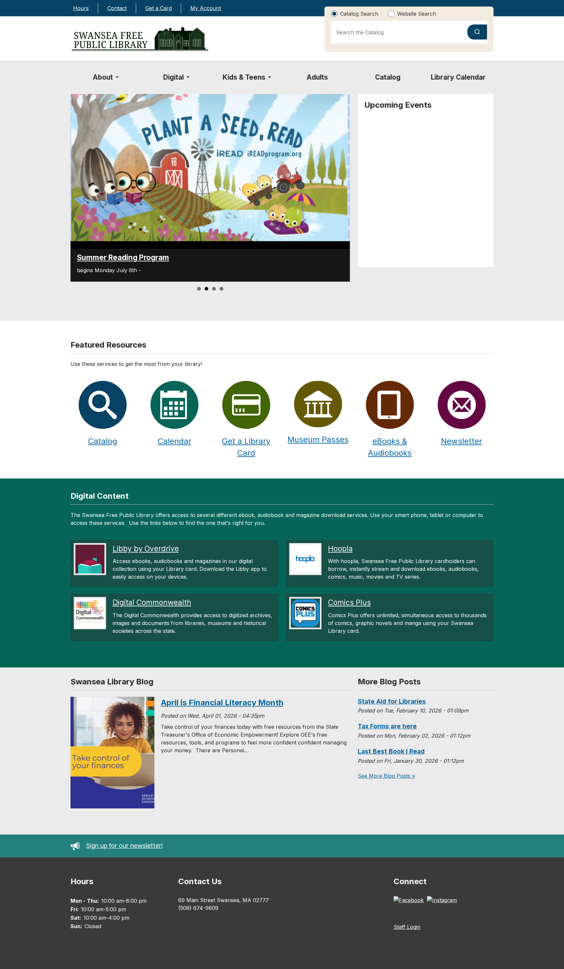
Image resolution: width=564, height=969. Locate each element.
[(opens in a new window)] (410, 901)
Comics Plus (349, 602)
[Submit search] (477, 31)
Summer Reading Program (123, 257)
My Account (205, 8)
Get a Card (158, 8)
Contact (117, 8)
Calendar (174, 441)
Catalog (387, 77)
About (103, 77)
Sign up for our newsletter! (124, 846)
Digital (173, 77)
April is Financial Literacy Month (222, 702)
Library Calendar (458, 77)
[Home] (140, 38)
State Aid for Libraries (392, 701)
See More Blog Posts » (386, 776)
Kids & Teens (244, 77)
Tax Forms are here (387, 726)
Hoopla (340, 548)
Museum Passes (318, 439)
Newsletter (461, 441)
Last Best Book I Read (391, 751)
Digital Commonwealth (152, 602)
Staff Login (407, 927)
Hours (81, 8)
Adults (317, 77)
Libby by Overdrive (146, 548)
